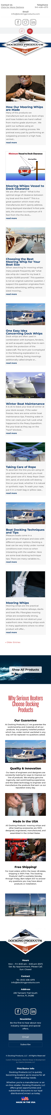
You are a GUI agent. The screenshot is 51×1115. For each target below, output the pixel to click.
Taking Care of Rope (21, 467)
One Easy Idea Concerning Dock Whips (24, 332)
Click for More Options (12, 7)
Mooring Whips (17, 603)
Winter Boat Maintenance (25, 403)
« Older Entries (12, 642)
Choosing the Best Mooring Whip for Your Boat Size (23, 261)
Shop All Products (25, 669)
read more (11, 142)
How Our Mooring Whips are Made (24, 108)
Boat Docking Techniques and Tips (25, 531)
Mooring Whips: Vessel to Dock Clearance (25, 187)
